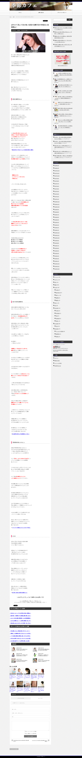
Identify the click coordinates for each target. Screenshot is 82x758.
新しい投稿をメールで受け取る (31, 733)
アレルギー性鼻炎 (59, 331)
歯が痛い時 (58, 292)
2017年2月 (56, 196)
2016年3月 (56, 225)
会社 (55, 282)
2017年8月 (56, 181)
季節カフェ (43, 756)
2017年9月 (56, 178)
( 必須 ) (14, 709)
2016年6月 (56, 217)
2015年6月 (56, 248)
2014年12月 (56, 263)
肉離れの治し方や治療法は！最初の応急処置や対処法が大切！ (34, 677)
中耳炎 (57, 310)
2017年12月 (56, 170)
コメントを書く (25, 30)
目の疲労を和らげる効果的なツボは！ (21, 434)
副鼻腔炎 (58, 334)
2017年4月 (56, 191)
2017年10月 (56, 175)
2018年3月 (56, 165)
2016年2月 (56, 227)
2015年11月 (56, 235)
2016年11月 (56, 204)
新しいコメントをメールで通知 (31, 731)
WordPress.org (57, 365)
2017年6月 (56, 186)
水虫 (57, 326)
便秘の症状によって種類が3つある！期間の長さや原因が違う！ (43, 655)
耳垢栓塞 (58, 318)
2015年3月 (56, 256)
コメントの (57, 363)
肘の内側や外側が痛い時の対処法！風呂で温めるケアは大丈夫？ (22, 661)
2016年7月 (56, 214)
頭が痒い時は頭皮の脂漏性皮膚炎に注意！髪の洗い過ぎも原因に (43, 649)
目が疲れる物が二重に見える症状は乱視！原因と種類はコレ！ (21, 741)
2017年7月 (56, 183)
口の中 (55, 287)
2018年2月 (56, 168)
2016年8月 (56, 212)
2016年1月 (56, 230)
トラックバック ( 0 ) (20, 698)
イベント (56, 277)
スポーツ (56, 279)
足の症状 (56, 323)
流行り (55, 303)
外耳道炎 (58, 313)
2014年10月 (56, 268)
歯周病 (57, 297)
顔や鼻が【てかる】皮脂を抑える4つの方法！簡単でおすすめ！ (21, 649)
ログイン (56, 358)
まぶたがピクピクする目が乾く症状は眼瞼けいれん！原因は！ (39, 741)
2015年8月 (56, 243)
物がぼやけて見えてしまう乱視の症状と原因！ (23, 149)
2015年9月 (56, 240)
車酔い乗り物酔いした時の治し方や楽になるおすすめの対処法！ (20, 677)
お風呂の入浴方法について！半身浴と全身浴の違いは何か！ (20, 690)
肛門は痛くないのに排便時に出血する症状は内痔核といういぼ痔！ (22, 655)
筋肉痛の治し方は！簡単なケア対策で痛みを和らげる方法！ (13, 677)
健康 (19, 30)
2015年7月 (56, 245)
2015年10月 (56, 237)
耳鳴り (57, 321)
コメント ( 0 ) (40, 698)
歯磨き (57, 300)
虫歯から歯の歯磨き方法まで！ (63, 65)
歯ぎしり (58, 295)
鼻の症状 (56, 328)
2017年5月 (56, 188)
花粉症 (57, 336)
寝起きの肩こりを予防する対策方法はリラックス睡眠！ (41, 677)
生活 (55, 305)
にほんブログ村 (55, 351)
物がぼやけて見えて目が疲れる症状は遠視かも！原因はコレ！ (43, 661)
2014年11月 (56, 266)
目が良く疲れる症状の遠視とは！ (20, 592)
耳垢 (57, 315)
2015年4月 (56, 253)
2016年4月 (56, 222)
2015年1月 (56, 261)
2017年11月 (56, 173)
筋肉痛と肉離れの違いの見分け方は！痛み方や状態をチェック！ (27, 690)
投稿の (57, 360)
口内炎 (57, 290)
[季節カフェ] (41, 10)
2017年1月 (56, 199)
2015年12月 (56, 232)
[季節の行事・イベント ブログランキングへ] (56, 347)
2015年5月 (56, 250)
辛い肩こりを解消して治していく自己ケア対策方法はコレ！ (27, 677)
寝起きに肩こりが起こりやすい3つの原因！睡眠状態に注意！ (41, 690)
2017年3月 (56, 194)
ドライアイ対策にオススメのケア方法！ (21, 527)
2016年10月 (56, 206)
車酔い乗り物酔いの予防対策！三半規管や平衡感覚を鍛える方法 (13, 690)
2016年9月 (56, 209)
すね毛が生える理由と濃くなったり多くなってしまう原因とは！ (34, 690)
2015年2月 (56, 258)
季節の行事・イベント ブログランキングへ (60, 348)
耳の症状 (56, 308)
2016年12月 (56, 201)
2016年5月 (56, 219)
